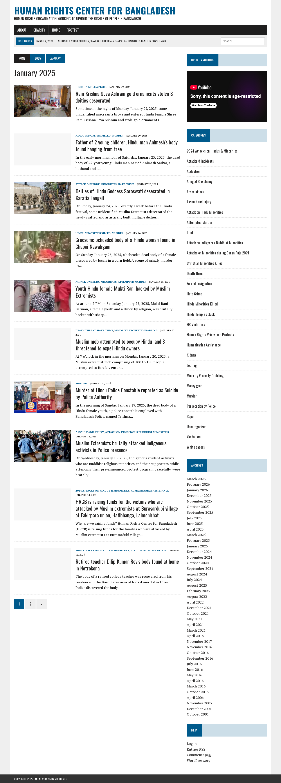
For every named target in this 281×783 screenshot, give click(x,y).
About (22, 30)
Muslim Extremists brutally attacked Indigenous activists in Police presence (121, 446)
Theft (191, 232)
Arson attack (195, 191)
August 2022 (197, 596)
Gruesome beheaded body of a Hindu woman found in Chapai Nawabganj (125, 243)
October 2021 (198, 613)
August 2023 (197, 585)
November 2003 (199, 703)
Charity (39, 30)
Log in (192, 743)
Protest (73, 30)
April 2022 (195, 602)
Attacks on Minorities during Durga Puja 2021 (218, 253)
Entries (196, 749)
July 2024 (194, 579)
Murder (117, 135)
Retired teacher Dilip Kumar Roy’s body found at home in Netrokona (127, 564)
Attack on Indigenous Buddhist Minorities (137, 432)
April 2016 (195, 680)
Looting (192, 365)
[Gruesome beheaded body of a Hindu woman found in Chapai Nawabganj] (42, 259)
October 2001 (198, 714)
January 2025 (197, 546)
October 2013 (198, 691)
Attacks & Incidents (200, 161)
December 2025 (199, 495)
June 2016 (195, 669)
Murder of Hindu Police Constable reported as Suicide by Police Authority (127, 393)
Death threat (86, 330)
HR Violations (196, 324)
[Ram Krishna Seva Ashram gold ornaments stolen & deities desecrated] (42, 113)
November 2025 (199, 501)
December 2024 (199, 551)
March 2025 (196, 534)
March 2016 (196, 686)
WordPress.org (198, 760)
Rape (190, 416)
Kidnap (191, 355)
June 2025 (195, 523)
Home (56, 30)
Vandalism (194, 436)
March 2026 (196, 478)
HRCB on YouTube (202, 60)
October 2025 (198, 506)
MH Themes (61, 779)
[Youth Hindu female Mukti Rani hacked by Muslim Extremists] (42, 308)
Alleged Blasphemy (199, 181)
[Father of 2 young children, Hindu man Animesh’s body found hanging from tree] (42, 162)
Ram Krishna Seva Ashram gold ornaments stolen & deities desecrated (124, 96)
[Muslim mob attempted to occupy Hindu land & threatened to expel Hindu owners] (42, 357)
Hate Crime (126, 184)
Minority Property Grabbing (135, 330)
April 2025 (195, 529)
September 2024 (200, 568)
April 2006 (195, 697)
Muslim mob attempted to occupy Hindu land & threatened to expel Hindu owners (121, 344)
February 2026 (198, 484)
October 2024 (198, 562)
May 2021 (194, 618)
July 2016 (194, 663)
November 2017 (199, 641)
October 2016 (198, 652)
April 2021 (195, 624)
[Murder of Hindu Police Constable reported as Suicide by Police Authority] (42, 410)
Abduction (193, 171)
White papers (196, 447)
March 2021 (196, 630)
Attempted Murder (132, 281)
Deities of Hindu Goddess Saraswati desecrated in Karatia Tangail (123, 194)
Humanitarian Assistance (150, 490)
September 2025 (200, 512)
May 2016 (194, 675)
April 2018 (195, 635)
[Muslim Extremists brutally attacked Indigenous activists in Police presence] (42, 459)
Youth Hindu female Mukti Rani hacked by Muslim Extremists (123, 291)
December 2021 (199, 607)
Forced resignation (199, 283)
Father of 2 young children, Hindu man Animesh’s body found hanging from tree (127, 145)
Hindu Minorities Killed (93, 135)
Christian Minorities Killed (205, 263)
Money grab (194, 385)
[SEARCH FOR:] (243, 40)
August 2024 (197, 574)
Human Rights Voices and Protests (210, 334)
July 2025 (194, 518)
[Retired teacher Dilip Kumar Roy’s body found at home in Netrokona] (42, 577)
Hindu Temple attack (91, 87)
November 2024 (199, 557)
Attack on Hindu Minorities (96, 184)
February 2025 (198, 540)
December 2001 (199, 708)
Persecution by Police (201, 406)
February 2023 (198, 590)
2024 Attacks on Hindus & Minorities (102, 490)
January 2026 (197, 490)
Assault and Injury (90, 432)
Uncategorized (196, 426)
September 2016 (200, 658)
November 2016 (199, 647)
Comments (199, 754)
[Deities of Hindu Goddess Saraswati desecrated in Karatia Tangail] (42, 211)
